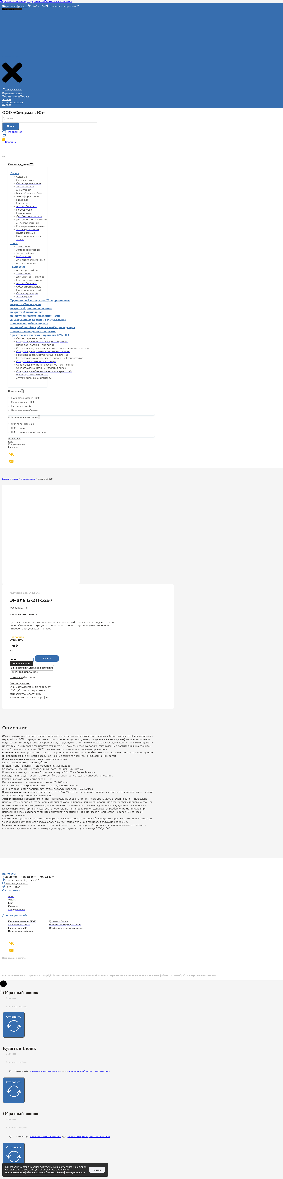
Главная (5, 479)
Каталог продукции (18, 164)
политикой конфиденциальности (45, 1071)
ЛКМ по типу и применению (23, 417)
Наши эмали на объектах (24, 410)
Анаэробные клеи (41, 327)
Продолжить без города (11, 57)
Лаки (14, 243)
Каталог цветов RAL (22, 406)
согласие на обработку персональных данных (89, 1071)
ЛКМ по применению (22, 424)
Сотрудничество (16, 444)
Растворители (37, 300)
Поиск (10, 126)
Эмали (14, 173)
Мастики (46, 315)
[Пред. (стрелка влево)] (1, 1178)
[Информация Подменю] (22, 391)
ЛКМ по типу (18, 428)
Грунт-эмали (19, 300)
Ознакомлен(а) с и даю (62, 1071)
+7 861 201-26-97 (9, 102)
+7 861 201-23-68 (28, 877)
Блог (10, 441)
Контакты (13, 447)
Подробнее (17, 637)
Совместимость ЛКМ (22, 402)
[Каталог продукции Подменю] (31, 164)
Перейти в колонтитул (58, 1)
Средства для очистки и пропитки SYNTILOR (41, 334)
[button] (32, 668)
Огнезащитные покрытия (38, 331)
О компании (14, 438)
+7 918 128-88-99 (9, 877)
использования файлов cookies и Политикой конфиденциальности (45, 1172)
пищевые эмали (28, 479)
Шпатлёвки (32, 315)
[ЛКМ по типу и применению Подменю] (39, 417)
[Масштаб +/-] (1, 1175)
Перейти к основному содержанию (22, 1)
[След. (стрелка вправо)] (4, 1178)
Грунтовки (17, 266)
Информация (14, 391)
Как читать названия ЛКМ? (25, 398)
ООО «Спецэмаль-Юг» (24, 112)
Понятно (97, 1170)
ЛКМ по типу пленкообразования (29, 432)
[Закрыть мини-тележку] (3, 156)
